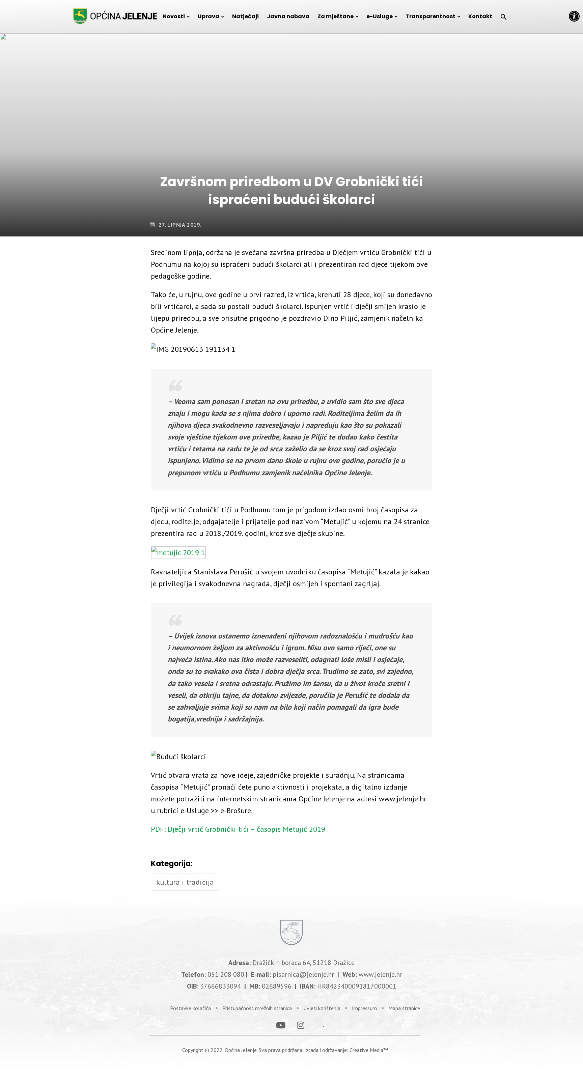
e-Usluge (379, 16)
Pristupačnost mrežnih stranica (257, 1008)
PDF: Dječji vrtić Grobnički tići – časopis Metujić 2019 (238, 829)
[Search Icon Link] (503, 16)
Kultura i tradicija (185, 882)
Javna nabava (288, 16)
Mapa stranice (404, 1008)
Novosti (174, 16)
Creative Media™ (369, 1050)
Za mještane (335, 16)
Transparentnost (430, 16)
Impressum (364, 1008)
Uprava (208, 16)
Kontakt (480, 16)
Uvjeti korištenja (321, 1008)
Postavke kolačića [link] (190, 1008)
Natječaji (245, 16)
